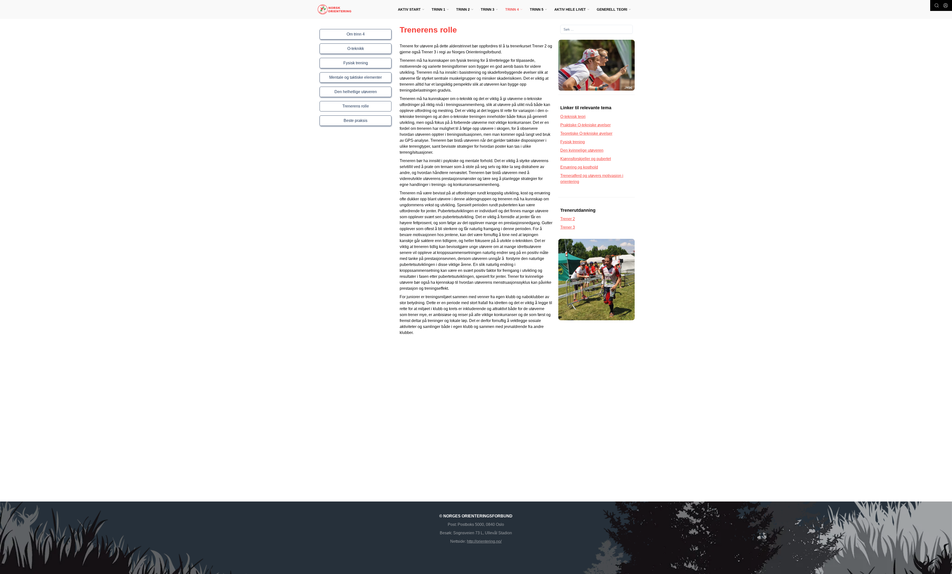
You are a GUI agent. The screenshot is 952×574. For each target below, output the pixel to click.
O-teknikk (355, 48)
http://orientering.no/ (484, 541)
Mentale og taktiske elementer (355, 77)
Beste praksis (355, 120)
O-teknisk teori (573, 116)
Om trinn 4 (356, 34)
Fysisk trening (355, 63)
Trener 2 (567, 219)
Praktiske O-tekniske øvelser (585, 125)
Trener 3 (567, 227)
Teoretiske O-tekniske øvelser (586, 133)
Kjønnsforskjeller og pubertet (585, 159)
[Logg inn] (945, 5)
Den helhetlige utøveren (355, 92)
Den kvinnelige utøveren (581, 150)
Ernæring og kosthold (579, 167)
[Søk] (936, 5)
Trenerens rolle (355, 106)
